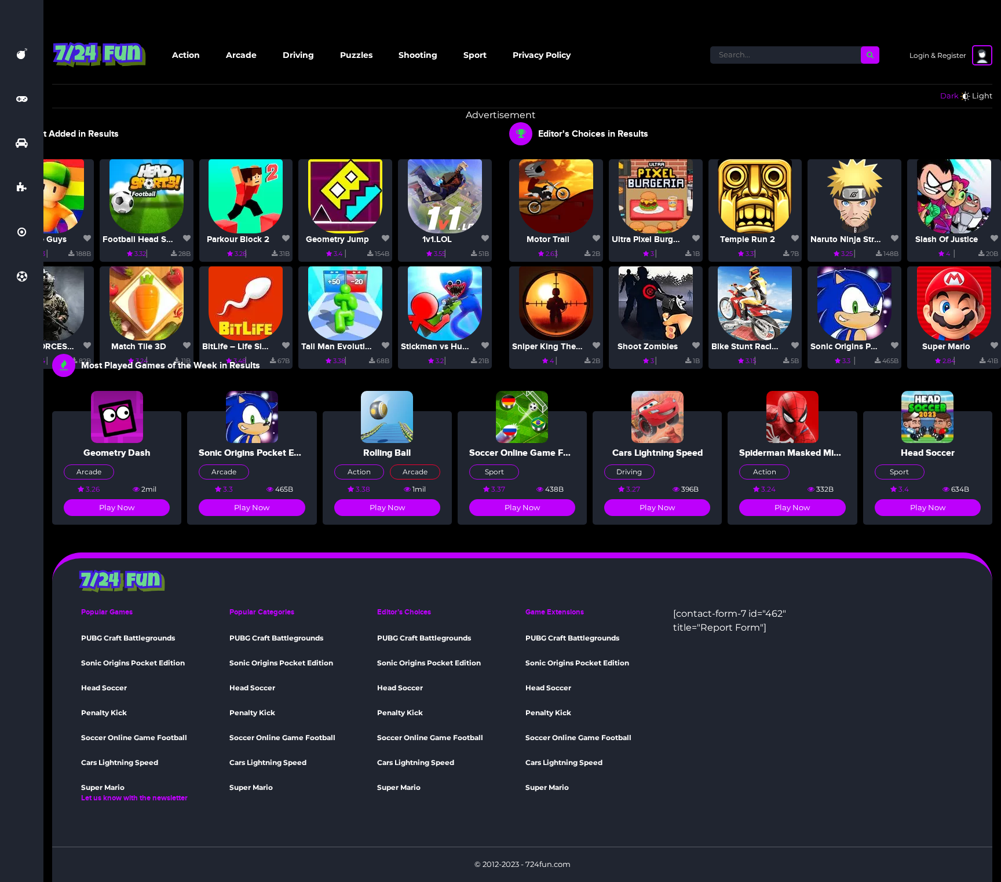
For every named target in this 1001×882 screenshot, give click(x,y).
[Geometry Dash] (117, 416)
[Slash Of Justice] (954, 195)
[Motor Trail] (556, 195)
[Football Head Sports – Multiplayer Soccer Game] (146, 195)
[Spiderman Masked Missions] (792, 416)
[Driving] (22, 143)
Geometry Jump (337, 239)
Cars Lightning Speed (657, 453)
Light (982, 95)
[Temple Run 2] (755, 195)
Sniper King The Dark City (563, 346)
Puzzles (356, 55)
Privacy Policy (542, 55)
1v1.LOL (437, 239)
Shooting (418, 55)
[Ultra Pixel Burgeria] (656, 195)
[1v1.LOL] (445, 195)
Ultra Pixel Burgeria (650, 239)
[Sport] (22, 276)
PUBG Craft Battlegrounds (128, 638)
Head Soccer (928, 453)
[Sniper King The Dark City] (556, 302)
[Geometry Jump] (345, 195)
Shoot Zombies (648, 346)
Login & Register (937, 55)
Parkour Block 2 (238, 239)
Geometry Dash (117, 453)
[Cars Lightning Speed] (657, 416)
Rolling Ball (387, 453)
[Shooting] (21, 232)
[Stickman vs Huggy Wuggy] (445, 302)
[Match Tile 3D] (146, 302)
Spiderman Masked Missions (799, 453)
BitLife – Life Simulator (247, 346)
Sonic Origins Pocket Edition (866, 346)
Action (186, 55)
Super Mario (946, 346)
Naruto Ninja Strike (848, 239)
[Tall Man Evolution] (345, 302)
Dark (949, 95)
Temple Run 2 (747, 239)
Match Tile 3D (138, 346)
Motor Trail (548, 239)
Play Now (116, 507)
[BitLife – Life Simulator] (246, 302)
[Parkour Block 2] (246, 195)
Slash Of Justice (946, 239)
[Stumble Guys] (47, 195)
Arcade (241, 55)
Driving (298, 55)
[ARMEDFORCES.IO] (47, 302)
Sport (475, 55)
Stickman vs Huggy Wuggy (454, 346)
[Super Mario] (954, 302)
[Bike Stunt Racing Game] (755, 302)
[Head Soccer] (927, 416)
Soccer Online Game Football (530, 453)
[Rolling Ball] (387, 416)
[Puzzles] (22, 187)
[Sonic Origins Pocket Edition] (854, 302)
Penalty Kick (104, 712)
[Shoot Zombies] (656, 302)
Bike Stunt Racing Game (759, 346)
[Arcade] (21, 98)
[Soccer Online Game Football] (522, 416)
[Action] (22, 53)
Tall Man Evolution (338, 346)
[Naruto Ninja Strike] (854, 195)
